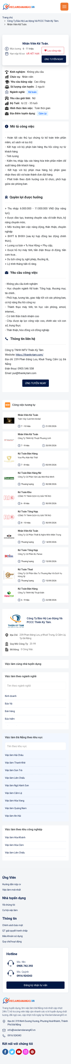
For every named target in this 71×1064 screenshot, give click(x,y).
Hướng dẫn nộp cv (11, 884)
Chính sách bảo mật (12, 925)
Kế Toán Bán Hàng (28, 453)
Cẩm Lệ (43, 113)
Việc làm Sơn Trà (13, 770)
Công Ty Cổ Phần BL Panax (30, 554)
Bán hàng (10, 711)
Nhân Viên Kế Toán (28, 415)
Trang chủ (7, 17)
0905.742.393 (25, 965)
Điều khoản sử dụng (12, 936)
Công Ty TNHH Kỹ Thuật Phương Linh (34, 438)
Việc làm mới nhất (11, 889)
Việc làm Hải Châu (14, 755)
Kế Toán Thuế (25, 569)
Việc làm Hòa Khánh (15, 837)
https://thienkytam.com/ (29, 354)
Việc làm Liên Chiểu (15, 778)
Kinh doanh (11, 696)
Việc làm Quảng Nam (16, 808)
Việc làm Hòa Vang (14, 800)
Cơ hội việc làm (10, 910)
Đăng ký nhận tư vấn (35, 985)
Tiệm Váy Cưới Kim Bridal (29, 419)
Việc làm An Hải (13, 816)
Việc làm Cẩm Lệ (13, 793)
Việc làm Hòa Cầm (14, 845)
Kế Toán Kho (25, 492)
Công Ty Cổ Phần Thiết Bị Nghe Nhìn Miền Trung (39, 535)
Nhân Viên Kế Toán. (35, 43)
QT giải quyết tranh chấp (15, 930)
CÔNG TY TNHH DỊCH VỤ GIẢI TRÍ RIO (34, 496)
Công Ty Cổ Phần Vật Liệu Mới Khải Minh (36, 477)
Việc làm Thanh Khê (15, 762)
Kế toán (32, 92)
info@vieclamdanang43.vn (22, 1030)
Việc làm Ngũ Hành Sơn (17, 785)
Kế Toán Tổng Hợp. (28, 511)
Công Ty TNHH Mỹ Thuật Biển (31, 593)
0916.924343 (24, 975)
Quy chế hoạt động (12, 941)
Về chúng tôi (8, 904)
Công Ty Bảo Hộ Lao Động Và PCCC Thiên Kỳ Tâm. (33, 21)
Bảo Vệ (8, 703)
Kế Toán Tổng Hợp (28, 550)
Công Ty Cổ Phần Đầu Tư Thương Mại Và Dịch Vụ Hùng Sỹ (40, 575)
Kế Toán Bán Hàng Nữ (29, 473)
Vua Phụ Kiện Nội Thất (28, 457)
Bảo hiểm (10, 718)
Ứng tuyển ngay (53, 59)
